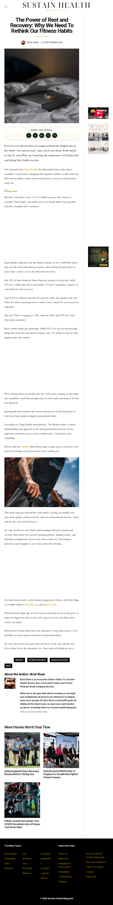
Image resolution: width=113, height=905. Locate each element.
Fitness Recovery (37, 660)
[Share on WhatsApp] (48, 135)
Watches (27, 873)
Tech (6, 863)
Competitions (65, 876)
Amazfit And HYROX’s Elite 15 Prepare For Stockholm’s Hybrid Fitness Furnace (60, 774)
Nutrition (8, 868)
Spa (24, 853)
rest (8, 666)
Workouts (27, 868)
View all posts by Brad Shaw (33, 712)
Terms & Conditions (96, 862)
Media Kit (63, 858)
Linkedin (45, 873)
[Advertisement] (41, 234)
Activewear (10, 858)
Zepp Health (30, 169)
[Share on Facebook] (28, 135)
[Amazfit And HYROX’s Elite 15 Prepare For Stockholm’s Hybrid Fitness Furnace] (61, 750)
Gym (25, 863)
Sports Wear (10, 853)
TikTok (44, 878)
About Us (63, 853)
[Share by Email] (54, 135)
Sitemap (63, 881)
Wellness (27, 858)
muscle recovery (59, 660)
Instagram (46, 858)
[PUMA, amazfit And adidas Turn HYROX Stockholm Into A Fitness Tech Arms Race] (22, 800)
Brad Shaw (32, 42)
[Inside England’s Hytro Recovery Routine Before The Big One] (22, 750)
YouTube (45, 868)
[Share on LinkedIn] (41, 135)
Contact (90, 872)
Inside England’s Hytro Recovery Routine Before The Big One (21, 773)
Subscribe (91, 876)
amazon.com (50, 604)
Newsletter (64, 872)
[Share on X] (35, 135)
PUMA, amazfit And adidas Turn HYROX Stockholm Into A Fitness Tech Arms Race (22, 824)
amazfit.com (31, 604)
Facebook (46, 853)
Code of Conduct (94, 867)
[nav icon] (5, 7)
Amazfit (25, 446)
